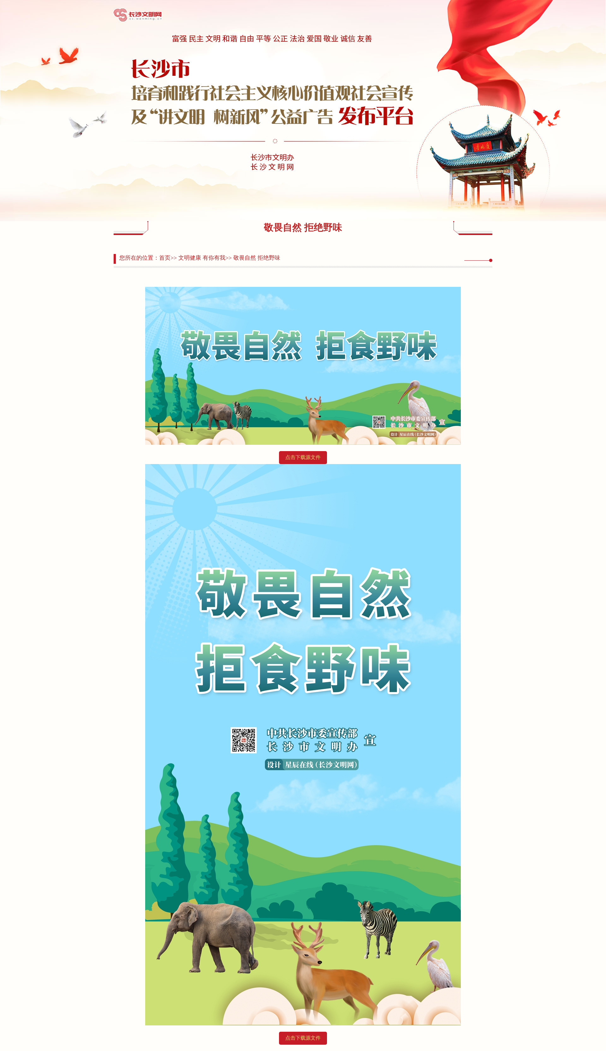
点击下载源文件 (303, 457)
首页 (164, 258)
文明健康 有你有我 (201, 258)
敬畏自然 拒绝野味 (256, 258)
